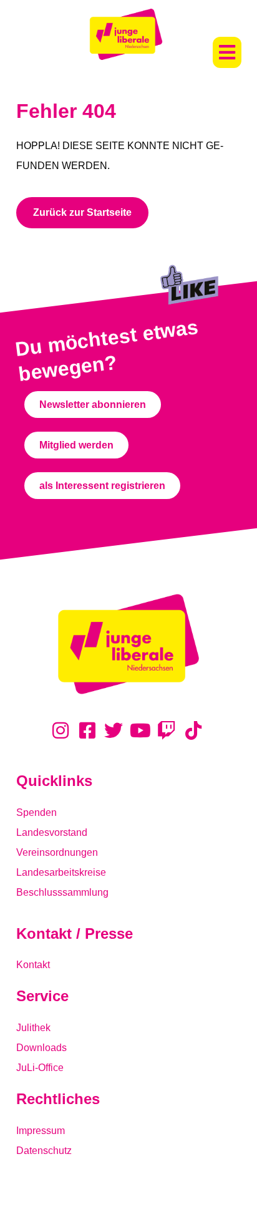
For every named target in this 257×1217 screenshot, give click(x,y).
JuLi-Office (40, 1067)
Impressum (40, 1130)
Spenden (36, 812)
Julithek (33, 1027)
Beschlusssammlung (62, 892)
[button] (227, 52)
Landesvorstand (51, 832)
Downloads (41, 1047)
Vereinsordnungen (57, 852)
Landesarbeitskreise (61, 872)
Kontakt (33, 964)
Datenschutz (44, 1150)
